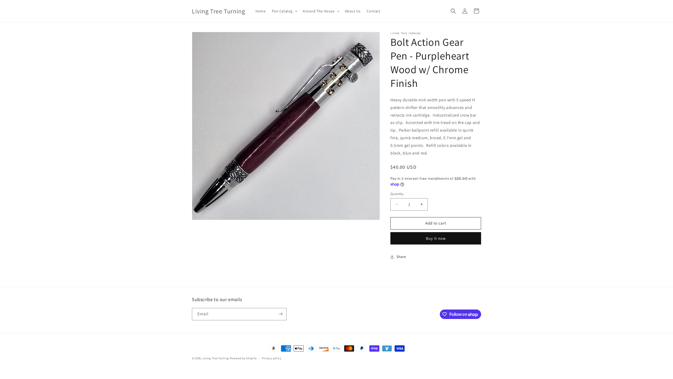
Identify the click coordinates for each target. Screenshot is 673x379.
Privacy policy (271, 358)
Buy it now (436, 238)
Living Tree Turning (216, 358)
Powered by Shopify (243, 358)
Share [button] (401, 256)
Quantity (397, 194)
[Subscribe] (280, 314)
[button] (284, 11)
